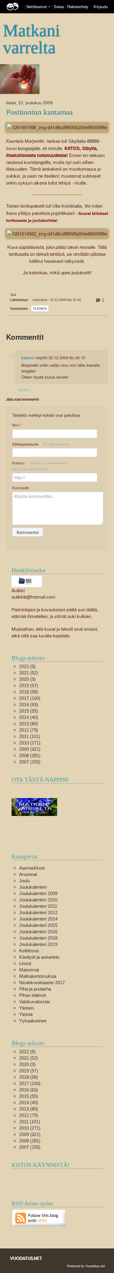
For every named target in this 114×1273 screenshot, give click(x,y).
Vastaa (23, 389)
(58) (28, 691)
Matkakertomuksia (37, 976)
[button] (49, 7)
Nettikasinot (36, 6)
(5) (27, 666)
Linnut (25, 963)
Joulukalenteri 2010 (38, 899)
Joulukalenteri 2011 (38, 906)
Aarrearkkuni (32, 867)
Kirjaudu (101, 6)
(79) (28, 730)
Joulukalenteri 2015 (38, 925)
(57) (28, 685)
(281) (29, 755)
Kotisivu (39, 465)
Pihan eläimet (32, 995)
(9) (27, 679)
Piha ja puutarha (35, 988)
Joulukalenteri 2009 (38, 893)
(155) (29, 761)
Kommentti (20, 487)
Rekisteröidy (77, 6)
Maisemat (29, 969)
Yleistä (26, 1014)
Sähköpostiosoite (41, 444)
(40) (28, 717)
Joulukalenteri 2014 (38, 918)
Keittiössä (29, 950)
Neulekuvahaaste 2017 (42, 982)
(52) (28, 672)
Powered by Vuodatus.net (86, 1265)
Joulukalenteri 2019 (38, 944)
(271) (29, 742)
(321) (29, 749)
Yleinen (40, 308)
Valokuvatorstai (34, 1001)
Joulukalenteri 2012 (38, 912)
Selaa (59, 6)
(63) (28, 704)
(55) (28, 710)
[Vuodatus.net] (26, 1258)
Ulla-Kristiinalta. (67, 206)
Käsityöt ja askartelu (39, 957)
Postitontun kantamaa (39, 112)
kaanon (28, 357)
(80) (28, 723)
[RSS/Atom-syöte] (39, 1217)
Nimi (17, 425)
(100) (29, 698)
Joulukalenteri (33, 887)
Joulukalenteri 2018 (38, 938)
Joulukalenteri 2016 (38, 931)
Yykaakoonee (33, 1020)
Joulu (24, 880)
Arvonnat (28, 874)
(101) (29, 736)
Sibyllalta (77, 141)
